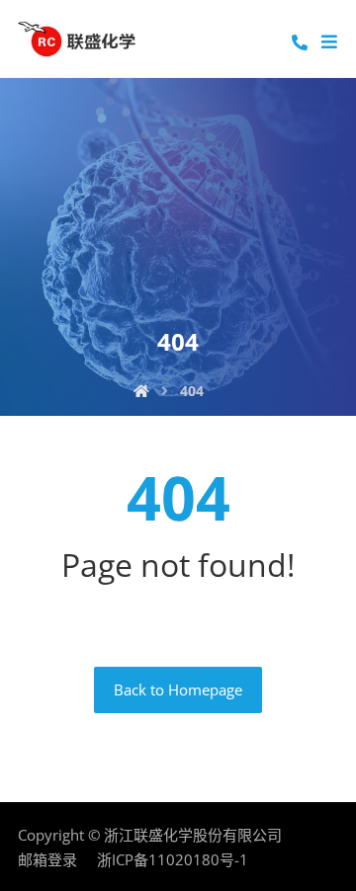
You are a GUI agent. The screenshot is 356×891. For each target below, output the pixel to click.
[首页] (141, 390)
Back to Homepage (178, 689)
